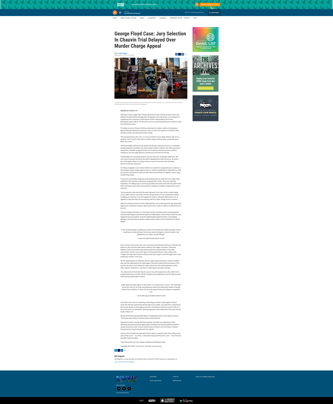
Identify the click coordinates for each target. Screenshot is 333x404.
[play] (115, 13)
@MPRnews (141, 234)
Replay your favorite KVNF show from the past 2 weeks (206, 81)
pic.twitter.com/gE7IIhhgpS (155, 234)
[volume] (120, 13)
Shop (195, 18)
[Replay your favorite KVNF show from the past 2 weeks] (205, 65)
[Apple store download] (167, 400)
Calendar (162, 18)
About (115, 18)
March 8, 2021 (160, 238)
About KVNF (153, 376)
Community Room (176, 18)
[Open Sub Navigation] (118, 18)
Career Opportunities (155, 380)
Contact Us (176, 376)
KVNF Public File (177, 380)
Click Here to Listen (205, 88)
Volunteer (152, 18)
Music (142, 18)
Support (187, 18)
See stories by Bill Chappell (124, 362)
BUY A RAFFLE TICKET (211, 4)
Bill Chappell (123, 53)
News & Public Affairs (128, 18)
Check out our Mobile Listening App (205, 376)
